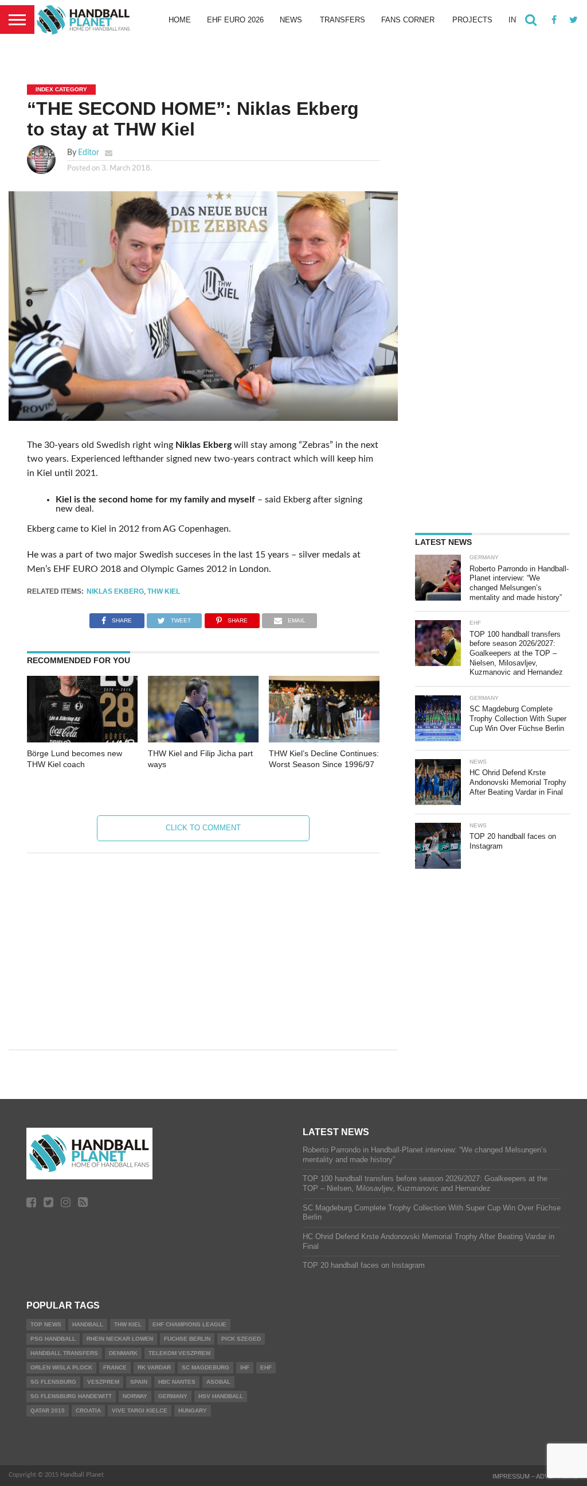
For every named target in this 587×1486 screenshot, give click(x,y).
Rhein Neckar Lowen (120, 1339)
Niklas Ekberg (115, 591)
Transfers (342, 20)
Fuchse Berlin (187, 1339)
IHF (244, 1367)
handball (87, 1324)
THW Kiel (163, 591)
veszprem (103, 1382)
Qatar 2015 (47, 1410)
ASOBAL (218, 1382)
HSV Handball (220, 1396)
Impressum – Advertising (535, 1476)
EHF (266, 1367)
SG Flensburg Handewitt (71, 1396)
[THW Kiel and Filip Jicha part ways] (203, 739)
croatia (88, 1410)
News (291, 20)
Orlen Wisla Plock (61, 1367)
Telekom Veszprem (179, 1353)
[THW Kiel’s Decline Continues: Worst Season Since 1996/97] (324, 739)
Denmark (123, 1353)
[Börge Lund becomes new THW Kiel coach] (82, 739)
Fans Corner (408, 20)
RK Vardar (154, 1367)
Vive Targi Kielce (139, 1410)
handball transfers (64, 1353)
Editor (88, 152)
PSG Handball (53, 1339)
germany (172, 1396)
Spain (138, 1382)
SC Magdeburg (205, 1367)
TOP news (45, 1324)
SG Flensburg (53, 1382)
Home (180, 20)
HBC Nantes (176, 1382)
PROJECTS (472, 20)
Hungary (192, 1410)
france (115, 1367)
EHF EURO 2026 (235, 20)
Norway (135, 1396)
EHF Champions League (189, 1324)
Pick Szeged (241, 1339)
